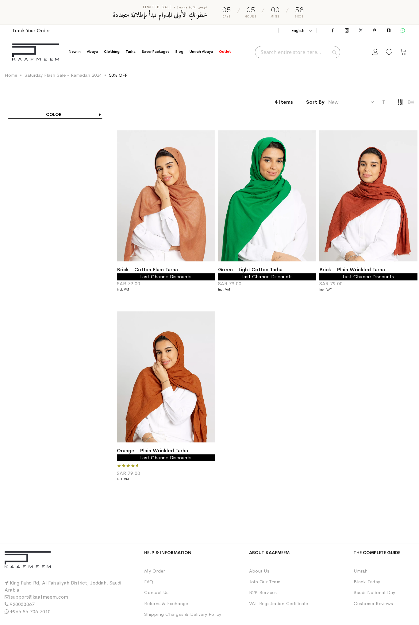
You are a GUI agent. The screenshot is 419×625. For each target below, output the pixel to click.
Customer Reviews (373, 603)
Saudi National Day (374, 592)
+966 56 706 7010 (30, 611)
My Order (154, 571)
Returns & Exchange (166, 603)
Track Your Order (31, 30)
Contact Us (156, 592)
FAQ (148, 581)
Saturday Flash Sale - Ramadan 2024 (63, 75)
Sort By (315, 102)
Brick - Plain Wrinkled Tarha (352, 269)
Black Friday (367, 581)
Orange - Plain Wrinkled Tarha (152, 450)
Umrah (360, 571)
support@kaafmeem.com (39, 597)
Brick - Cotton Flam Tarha (147, 269)
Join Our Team (264, 581)
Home (11, 75)
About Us (259, 571)
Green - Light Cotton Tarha (250, 269)
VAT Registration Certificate (278, 603)
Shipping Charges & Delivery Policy (182, 614)
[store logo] (35, 52)
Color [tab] (54, 114)
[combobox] (297, 52)
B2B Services (263, 592)
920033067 (22, 604)
